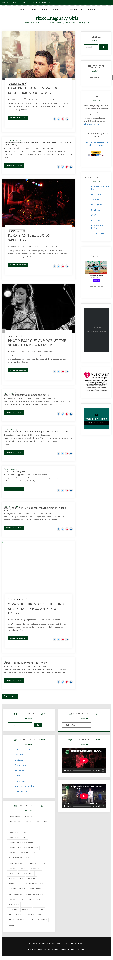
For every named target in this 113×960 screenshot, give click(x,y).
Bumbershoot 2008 (18, 832)
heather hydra (16, 99)
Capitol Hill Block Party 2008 (23, 847)
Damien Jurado (17, 84)
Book (28, 822)
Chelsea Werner (17, 247)
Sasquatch (14, 904)
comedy (12, 853)
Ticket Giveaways (17, 920)
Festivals (31, 863)
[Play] (65, 770)
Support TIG (75, 10)
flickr (12, 868)
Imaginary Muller (13, 148)
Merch (91, 10)
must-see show (16, 878)
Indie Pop (28, 873)
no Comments (51, 99)
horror (23, 868)
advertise (99, 142)
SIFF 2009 (13, 909)
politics (13, 899)
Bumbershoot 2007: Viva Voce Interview (25, 663)
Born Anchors (17, 231)
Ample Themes (77, 949)
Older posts (10, 696)
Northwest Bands (34, 884)
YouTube (95, 210)
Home (21, 10)
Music (33, 10)
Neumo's (31, 878)
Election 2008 (15, 863)
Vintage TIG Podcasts (26, 786)
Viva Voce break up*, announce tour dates (26, 395)
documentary (15, 858)
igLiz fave (36, 868)
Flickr (94, 215)
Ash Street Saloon (13, 141)
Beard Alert (15, 817)
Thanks (24, 3)
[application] (84, 760)
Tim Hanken (11, 475)
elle (7, 666)
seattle (27, 904)
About (5, 3)
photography (15, 894)
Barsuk (8, 661)
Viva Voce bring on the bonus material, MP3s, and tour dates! (37, 608)
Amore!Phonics (17, 600)
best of (28, 817)
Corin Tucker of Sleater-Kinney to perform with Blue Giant (36, 431)
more (101, 145)
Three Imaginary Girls (56, 18)
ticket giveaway (33, 915)
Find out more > (91, 124)
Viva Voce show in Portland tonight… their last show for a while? (35, 509)
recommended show (31, 899)
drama (29, 858)
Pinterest (96, 220)
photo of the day (34, 894)
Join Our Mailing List (26, 749)
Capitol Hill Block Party (21, 842)
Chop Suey (14, 336)
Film (44, 10)
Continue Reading (18, 118)
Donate (14, 3)
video (11, 925)
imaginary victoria (14, 398)
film (43, 863)
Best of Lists (15, 822)
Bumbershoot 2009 (18, 837)
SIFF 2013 (39, 909)
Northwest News (17, 889)
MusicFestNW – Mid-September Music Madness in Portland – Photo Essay (38, 143)
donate (88, 142)
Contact (58, 10)
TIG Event (42, 920)
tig (31, 920)
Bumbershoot (42, 822)
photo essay (35, 889)
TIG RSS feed (98, 233)
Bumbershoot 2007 (17, 827)
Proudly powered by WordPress (43, 949)
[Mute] (99, 770)
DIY (34, 853)
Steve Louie (15, 352)
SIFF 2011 (26, 909)
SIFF (38, 904)
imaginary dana (13, 435)
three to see (15, 915)
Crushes (24, 853)
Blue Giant (10, 430)
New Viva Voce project (15, 471)
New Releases (15, 884)
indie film (14, 873)
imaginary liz (12, 514)
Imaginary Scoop (13, 506)
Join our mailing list (41, 3)
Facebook (96, 194)
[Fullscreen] (103, 770)
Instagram (96, 205)
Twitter (95, 199)
